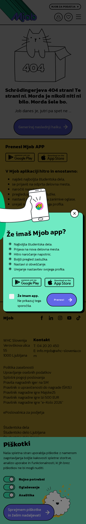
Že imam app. (28, 295)
